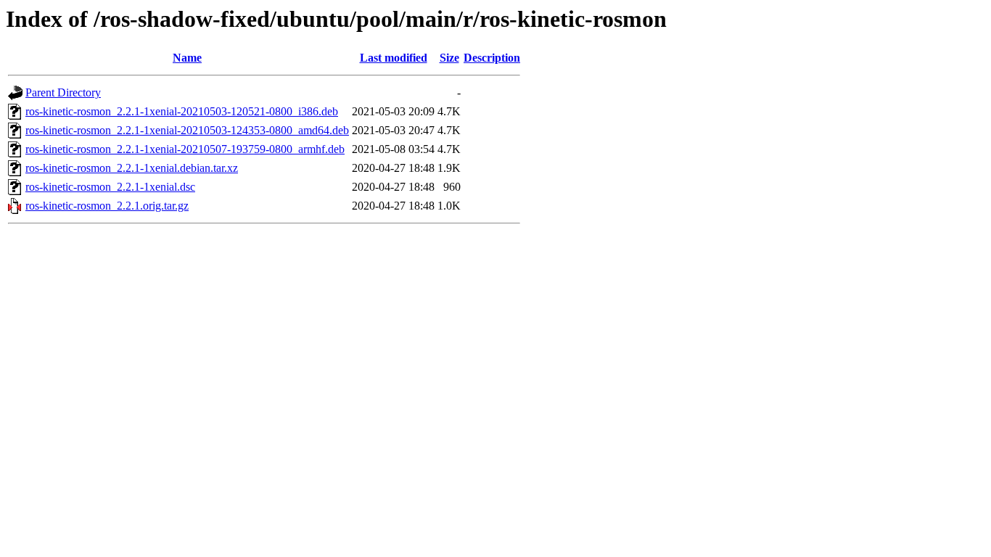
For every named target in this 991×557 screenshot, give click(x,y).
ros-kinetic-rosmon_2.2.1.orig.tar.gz (107, 205)
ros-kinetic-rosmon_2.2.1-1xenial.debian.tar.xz (131, 168)
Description (492, 57)
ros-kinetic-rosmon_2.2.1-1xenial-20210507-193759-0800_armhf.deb (185, 149)
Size (449, 57)
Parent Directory (63, 92)
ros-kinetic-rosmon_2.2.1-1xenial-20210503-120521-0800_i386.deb (181, 111)
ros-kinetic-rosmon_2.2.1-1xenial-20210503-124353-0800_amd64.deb (187, 130)
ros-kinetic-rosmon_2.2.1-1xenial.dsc (110, 187)
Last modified (393, 57)
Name (187, 57)
